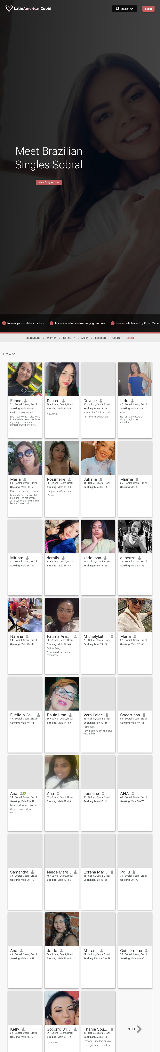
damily (53, 558)
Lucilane (91, 793)
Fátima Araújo (59, 636)
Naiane (16, 636)
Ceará (116, 337)
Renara (53, 400)
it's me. (50, 495)
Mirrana (91, 950)
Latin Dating (33, 337)
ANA (124, 793)
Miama (126, 479)
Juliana (90, 479)
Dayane (90, 400)
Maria (15, 479)
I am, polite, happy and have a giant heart (98, 732)
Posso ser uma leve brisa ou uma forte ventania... (98, 1041)
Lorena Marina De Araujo (96, 872)
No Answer (52, 414)
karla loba (92, 558)
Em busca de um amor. (22, 412)
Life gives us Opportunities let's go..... (62, 491)
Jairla (52, 950)
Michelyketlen (96, 636)
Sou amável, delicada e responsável (58, 653)
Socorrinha (130, 715)
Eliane (15, 400)
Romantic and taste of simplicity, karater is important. (131, 419)
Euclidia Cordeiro (22, 715)
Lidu (124, 400)
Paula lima (56, 715)
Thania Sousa (96, 1029)
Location (100, 337)
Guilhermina (131, 950)
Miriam (16, 558)
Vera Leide (93, 715)
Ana (13, 793)
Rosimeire (56, 479)
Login (148, 8)
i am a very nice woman (96, 416)
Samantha (19, 872)
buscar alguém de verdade (97, 412)
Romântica (89, 727)
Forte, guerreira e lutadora (97, 1045)
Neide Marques (59, 872)
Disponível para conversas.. (24, 805)
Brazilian (83, 337)
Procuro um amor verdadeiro (24, 491)
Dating (67, 337)
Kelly (14, 1029)
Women (52, 337)
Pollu (125, 872)
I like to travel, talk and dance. (21, 811)
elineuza (127, 558)
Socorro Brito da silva (59, 1029)
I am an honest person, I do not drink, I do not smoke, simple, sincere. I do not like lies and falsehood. (24, 499)
